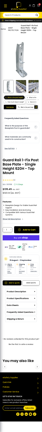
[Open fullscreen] (36, 45)
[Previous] (5, 367)
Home (3, 29)
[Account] (30, 6)
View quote (31, 283)
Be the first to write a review (21, 344)
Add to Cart (29, 229)
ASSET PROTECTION (13, 29)
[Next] (37, 367)
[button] (5, 6)
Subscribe (29, 408)
